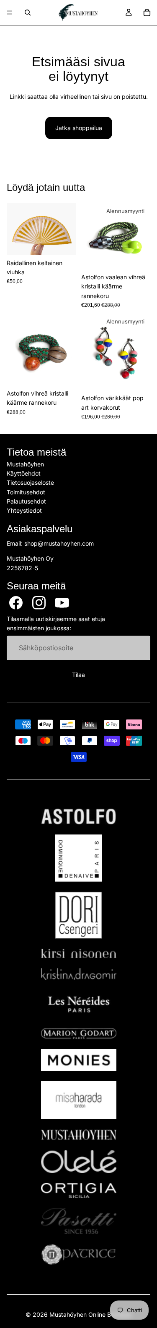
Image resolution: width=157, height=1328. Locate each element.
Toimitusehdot (26, 492)
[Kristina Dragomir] (78, 974)
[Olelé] (78, 1161)
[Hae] (27, 12)
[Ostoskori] (147, 12)
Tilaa (78, 674)
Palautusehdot (26, 501)
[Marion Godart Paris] (78, 1033)
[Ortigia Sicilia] (78, 1190)
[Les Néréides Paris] (78, 1004)
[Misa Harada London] (78, 1100)
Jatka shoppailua (78, 127)
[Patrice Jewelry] (78, 1254)
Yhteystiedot (24, 510)
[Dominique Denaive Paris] (78, 858)
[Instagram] (39, 602)
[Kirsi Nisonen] (78, 953)
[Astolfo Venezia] (78, 816)
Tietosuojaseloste (30, 482)
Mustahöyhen (25, 464)
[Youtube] (62, 602)
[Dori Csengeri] (78, 915)
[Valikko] (9, 12)
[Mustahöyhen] (78, 1134)
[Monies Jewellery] (78, 1060)
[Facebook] (16, 602)
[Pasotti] (78, 1221)
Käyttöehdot (24, 473)
